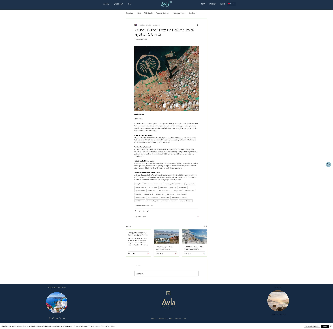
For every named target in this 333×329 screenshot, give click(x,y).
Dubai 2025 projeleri (153, 187)
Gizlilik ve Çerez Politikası (108, 326)
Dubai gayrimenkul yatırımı (141, 187)
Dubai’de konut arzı (158, 184)
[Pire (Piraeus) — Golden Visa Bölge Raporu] (166, 236)
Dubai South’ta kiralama (181, 194)
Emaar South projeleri (169, 184)
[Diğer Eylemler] (198, 25)
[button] (203, 4)
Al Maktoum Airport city (189, 191)
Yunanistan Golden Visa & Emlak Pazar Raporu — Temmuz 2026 (194, 248)
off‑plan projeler (163, 187)
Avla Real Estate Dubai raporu (185, 201)
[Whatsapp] (328, 164)
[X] (60, 318)
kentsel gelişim (138, 184)
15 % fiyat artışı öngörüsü (153, 197)
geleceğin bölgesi (173, 187)
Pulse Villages (138, 194)
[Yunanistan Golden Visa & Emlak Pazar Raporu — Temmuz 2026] (194, 236)
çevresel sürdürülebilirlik (148, 194)
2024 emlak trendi (147, 184)
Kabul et (325, 326)
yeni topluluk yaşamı (160, 194)
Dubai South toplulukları (140, 197)
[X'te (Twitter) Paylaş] (139, 211)
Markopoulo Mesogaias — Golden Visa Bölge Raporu (138, 234)
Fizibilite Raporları (148, 13)
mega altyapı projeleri (152, 191)
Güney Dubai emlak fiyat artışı (153, 201)
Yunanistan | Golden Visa (162, 13)
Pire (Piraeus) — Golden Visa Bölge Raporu (165, 248)
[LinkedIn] (63, 318)
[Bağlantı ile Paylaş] (148, 211)
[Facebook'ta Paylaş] (135, 211)
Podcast (139, 13)
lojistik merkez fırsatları (140, 191)
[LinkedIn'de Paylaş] (144, 211)
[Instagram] (49, 318)
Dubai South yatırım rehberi (164, 191)
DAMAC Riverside (180, 184)
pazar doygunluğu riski (177, 191)
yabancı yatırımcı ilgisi (190, 184)
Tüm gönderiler (129, 13)
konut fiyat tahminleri (140, 201)
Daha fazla (192, 13)
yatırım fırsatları (174, 201)
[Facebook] (53, 318)
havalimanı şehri (164, 201)
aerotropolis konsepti (165, 197)
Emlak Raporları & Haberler (179, 13)
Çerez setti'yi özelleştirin (312, 326)
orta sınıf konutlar (182, 187)
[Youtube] (56, 318)
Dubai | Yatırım (150, 205)
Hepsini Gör (205, 226)
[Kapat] (331, 326)
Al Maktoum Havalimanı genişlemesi (179, 197)
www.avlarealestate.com (168, 309)
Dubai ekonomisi (170, 194)
